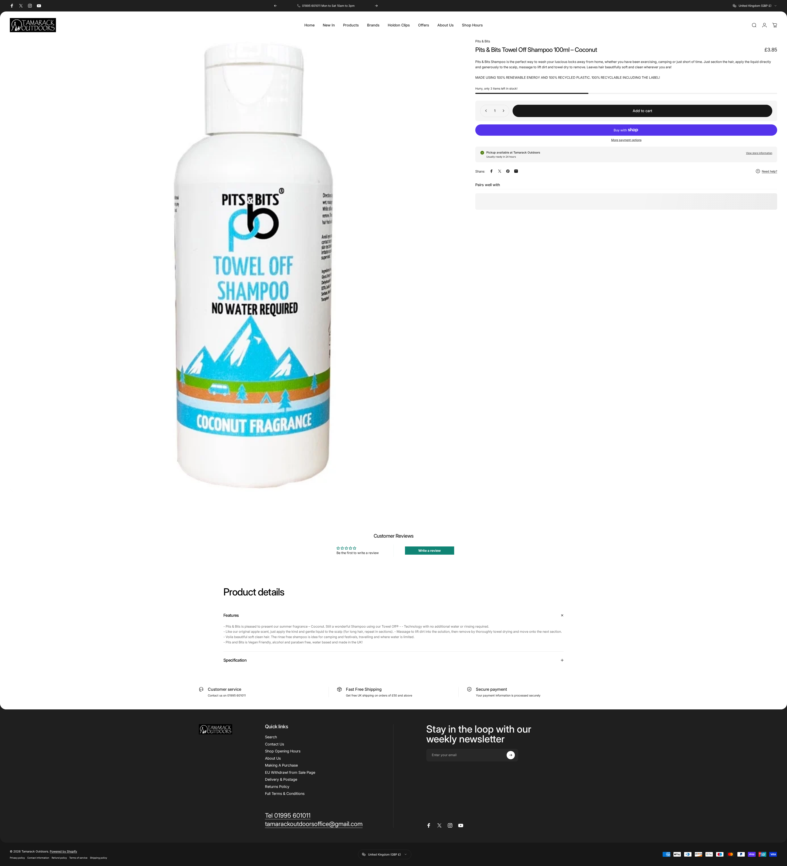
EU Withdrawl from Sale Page (290, 772)
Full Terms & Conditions (285, 793)
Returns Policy (277, 786)
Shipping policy (98, 857)
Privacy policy (17, 857)
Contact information (38, 857)
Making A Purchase (281, 765)
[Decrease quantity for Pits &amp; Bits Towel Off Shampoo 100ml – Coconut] (485, 111)
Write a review (429, 551)
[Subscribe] (511, 755)
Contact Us (274, 744)
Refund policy (59, 857)
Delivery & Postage (281, 779)
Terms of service (78, 857)
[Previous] (275, 5)
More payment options (626, 139)
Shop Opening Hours (282, 751)
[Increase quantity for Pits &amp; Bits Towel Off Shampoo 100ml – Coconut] (504, 111)
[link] (287, 815)
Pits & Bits (482, 41)
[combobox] (755, 5)
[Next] (376, 5)
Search (271, 737)
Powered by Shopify (63, 851)
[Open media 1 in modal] (236, 265)
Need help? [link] (769, 171)
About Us (273, 758)
